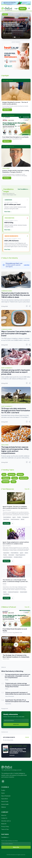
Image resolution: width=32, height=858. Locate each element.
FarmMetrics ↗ (5, 837)
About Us (3, 815)
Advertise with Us (6, 821)
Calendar (27, 737)
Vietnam (20, 474)
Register (22, 8)
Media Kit (3, 823)
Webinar (3, 807)
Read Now (12, 755)
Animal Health (5, 804)
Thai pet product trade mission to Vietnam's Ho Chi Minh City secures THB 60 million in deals (15, 295)
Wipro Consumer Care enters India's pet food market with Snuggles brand (16, 333)
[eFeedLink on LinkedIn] (3, 781)
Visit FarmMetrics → (23, 189)
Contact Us (4, 818)
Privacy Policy (5, 826)
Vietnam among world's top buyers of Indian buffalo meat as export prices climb (15, 372)
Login (16, 8)
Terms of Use (5, 829)
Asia (4, 474)
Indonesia (5, 481)
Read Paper (6, 523)
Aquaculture (4, 798)
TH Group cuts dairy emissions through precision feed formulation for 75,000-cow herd (15, 410)
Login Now (26, 265)
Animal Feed (23, 478)
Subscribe (16, 847)
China (13, 481)
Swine (3, 793)
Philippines (6, 478)
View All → (28, 489)
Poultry (14, 478)
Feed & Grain (4, 801)
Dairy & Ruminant (5, 796)
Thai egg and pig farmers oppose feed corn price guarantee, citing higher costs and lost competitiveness (14, 450)
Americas (11, 474)
